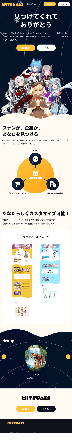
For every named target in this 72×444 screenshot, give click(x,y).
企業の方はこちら (33, 4)
